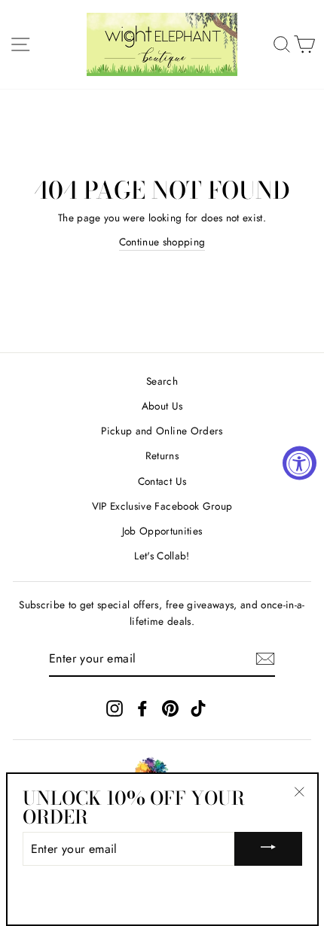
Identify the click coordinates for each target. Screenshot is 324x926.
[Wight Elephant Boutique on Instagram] (114, 708)
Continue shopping (162, 241)
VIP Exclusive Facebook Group (162, 505)
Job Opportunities (162, 530)
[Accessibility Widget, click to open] (299, 463)
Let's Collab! (161, 555)
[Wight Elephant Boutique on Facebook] (142, 708)
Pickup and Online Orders (161, 430)
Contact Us (162, 481)
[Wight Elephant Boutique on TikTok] (198, 708)
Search (162, 380)
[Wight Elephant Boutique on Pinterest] (170, 708)
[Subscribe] (265, 659)
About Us (162, 405)
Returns (162, 455)
